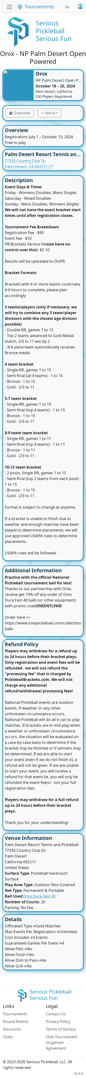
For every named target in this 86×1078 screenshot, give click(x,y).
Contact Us (56, 1014)
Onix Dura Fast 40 (39, 896)
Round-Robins (15, 1021)
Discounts (12, 1029)
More (50, 113)
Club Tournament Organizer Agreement (61, 1042)
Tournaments (39, 6)
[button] (80, 7)
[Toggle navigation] (9, 7)
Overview (22, 113)
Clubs (8, 1036)
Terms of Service (61, 1029)
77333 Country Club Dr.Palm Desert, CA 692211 (26, 163)
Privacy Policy (58, 1021)
